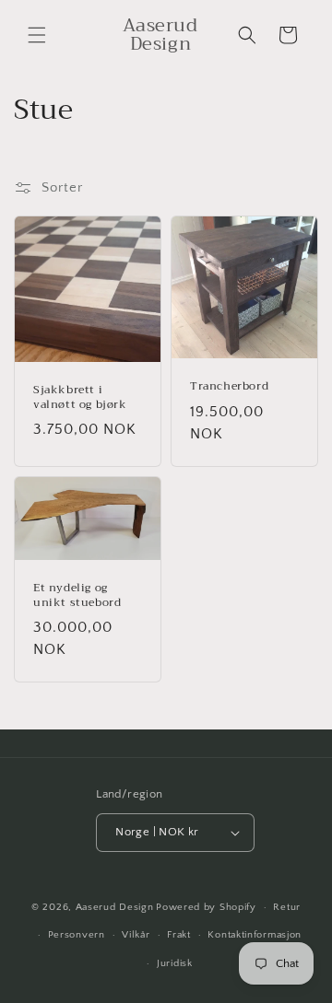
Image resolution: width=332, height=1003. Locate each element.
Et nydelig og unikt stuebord (77, 595)
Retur (287, 907)
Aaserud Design (115, 907)
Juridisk (175, 963)
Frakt (179, 934)
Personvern (76, 934)
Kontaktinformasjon (255, 934)
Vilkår (135, 934)
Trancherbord (229, 386)
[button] (37, 35)
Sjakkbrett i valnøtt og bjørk (80, 397)
